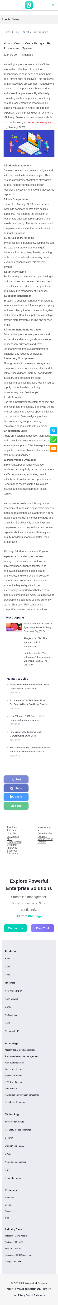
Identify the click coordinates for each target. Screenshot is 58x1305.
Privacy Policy (25, 1295)
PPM (7, 975)
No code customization (15, 1162)
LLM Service (11, 1088)
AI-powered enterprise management (21, 1056)
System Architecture (14, 1122)
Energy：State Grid (14, 1261)
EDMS (8, 1007)
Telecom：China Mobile (16, 1236)
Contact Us (15, 928)
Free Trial (42, 928)
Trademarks (39, 1295)
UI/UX (8, 1154)
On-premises (11, 1146)
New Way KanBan (13, 991)
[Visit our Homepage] (29, 4)
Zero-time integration (14, 1069)
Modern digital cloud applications (20, 1050)
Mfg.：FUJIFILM (13, 1248)
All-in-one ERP (12, 1031)
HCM (7, 1023)
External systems (13, 1178)
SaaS (21, 1146)
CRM (7, 967)
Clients (8, 1205)
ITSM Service (11, 999)
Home (7, 32)
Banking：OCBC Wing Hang (18, 1255)
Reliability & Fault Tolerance (18, 1130)
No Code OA (11, 1015)
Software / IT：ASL (14, 1242)
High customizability (14, 1063)
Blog (16, 32)
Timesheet (10, 983)
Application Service (14, 1075)
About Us (9, 1197)
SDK (7, 1170)
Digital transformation (15, 1102)
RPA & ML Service (13, 1082)
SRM (7, 958)
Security (9, 1138)
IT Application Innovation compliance (22, 1095)
